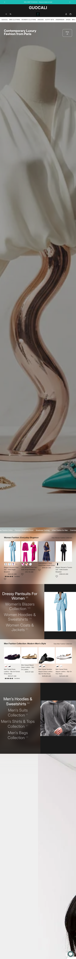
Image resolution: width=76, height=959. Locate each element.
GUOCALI (4, 19)
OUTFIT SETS (49, 19)
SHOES (68, 19)
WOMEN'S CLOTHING (28, 19)
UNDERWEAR (60, 19)
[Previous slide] (6, 551)
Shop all (67, 33)
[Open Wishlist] (5, 579)
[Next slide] (18, 551)
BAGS (74, 19)
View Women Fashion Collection (62, 538)
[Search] (10, 14)
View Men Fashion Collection (63, 644)
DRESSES (41, 19)
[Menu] (6, 14)
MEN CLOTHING (14, 19)
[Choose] (17, 558)
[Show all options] (16, 564)
